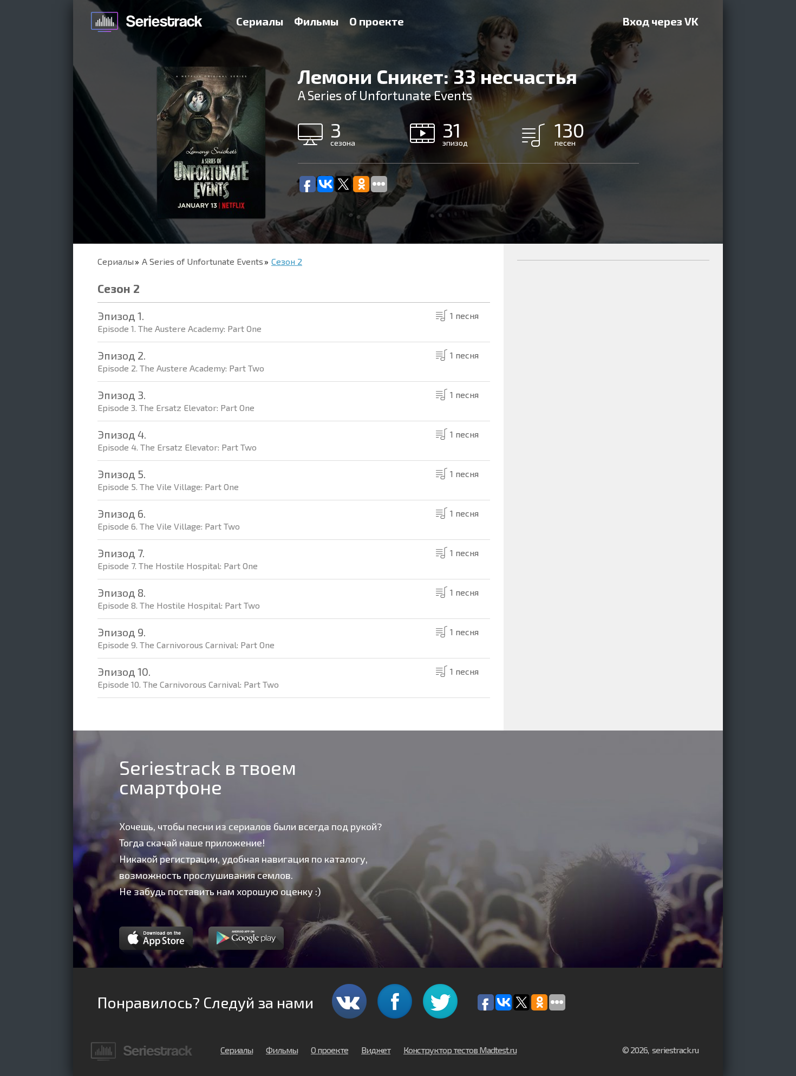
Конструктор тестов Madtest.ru (460, 1050)
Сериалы (259, 21)
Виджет (375, 1050)
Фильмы (316, 21)
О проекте (376, 21)
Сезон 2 (286, 261)
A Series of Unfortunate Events (202, 261)
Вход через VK (661, 21)
